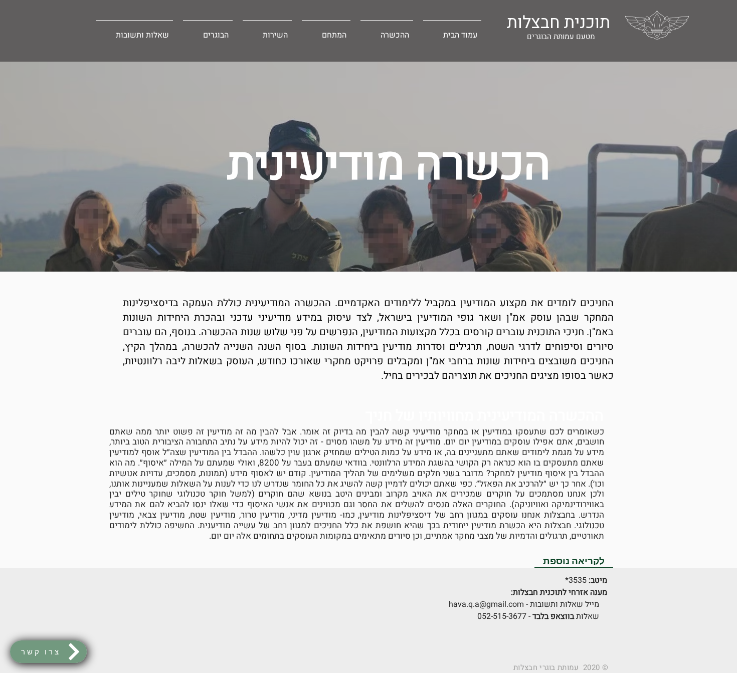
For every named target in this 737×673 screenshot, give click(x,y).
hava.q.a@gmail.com (486, 604)
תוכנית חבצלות (558, 22)
